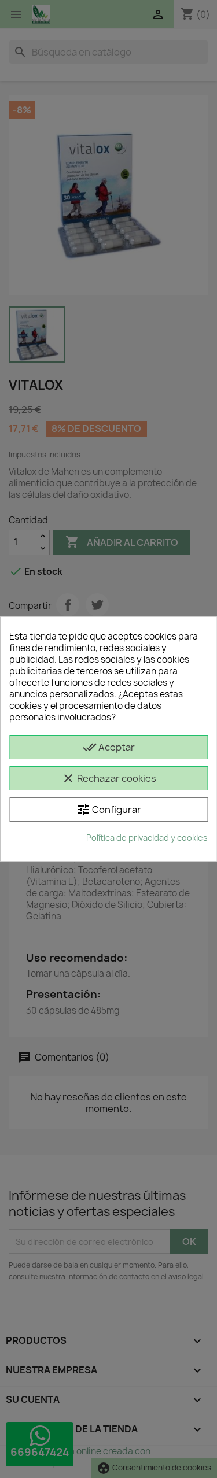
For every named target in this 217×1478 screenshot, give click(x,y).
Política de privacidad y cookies (147, 837)
